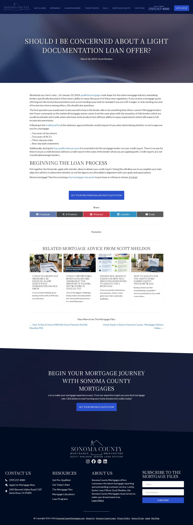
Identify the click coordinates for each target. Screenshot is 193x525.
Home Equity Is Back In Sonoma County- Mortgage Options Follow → (133, 326)
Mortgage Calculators (63, 494)
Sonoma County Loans (106, 518)
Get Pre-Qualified (61, 480)
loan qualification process (67, 148)
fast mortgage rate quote (82, 177)
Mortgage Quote (121, 8)
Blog (105, 8)
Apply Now (181, 8)
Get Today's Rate (61, 484)
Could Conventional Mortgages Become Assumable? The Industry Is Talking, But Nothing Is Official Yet (79, 282)
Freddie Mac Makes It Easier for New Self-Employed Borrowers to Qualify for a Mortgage (113, 281)
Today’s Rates (92, 8)
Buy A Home (40, 8)
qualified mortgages (90, 95)
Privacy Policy (123, 518)
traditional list (53, 125)
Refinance (55, 8)
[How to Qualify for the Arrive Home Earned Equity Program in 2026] (147, 262)
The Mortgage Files (62, 489)
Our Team (139, 8)
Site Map (155, 518)
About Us (90, 518)
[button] (88, 461)
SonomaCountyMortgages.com (70, 518)
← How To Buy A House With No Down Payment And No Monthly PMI (58, 326)
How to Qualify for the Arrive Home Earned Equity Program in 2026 (146, 280)
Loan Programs (72, 8)
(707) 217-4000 (159, 9)
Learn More (98, 500)
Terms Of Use (137, 518)
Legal (147, 518)
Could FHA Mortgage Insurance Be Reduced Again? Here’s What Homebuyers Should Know (45, 282)
